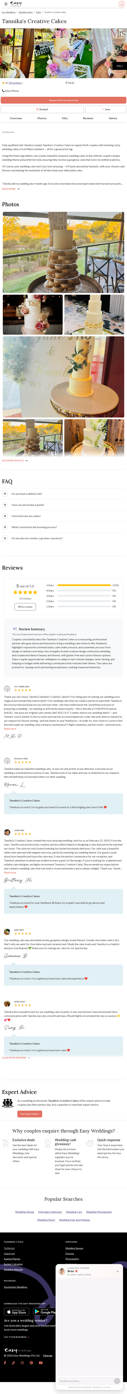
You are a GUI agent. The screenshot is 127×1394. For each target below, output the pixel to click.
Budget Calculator (13, 1264)
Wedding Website (13, 1269)
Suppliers (71, 1242)
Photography (72, 1258)
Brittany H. (18, 880)
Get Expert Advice (30, 1114)
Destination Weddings (15, 1287)
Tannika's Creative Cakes (55, 12)
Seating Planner (12, 1258)
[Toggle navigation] (6, 4)
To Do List (9, 1248)
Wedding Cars (74, 1211)
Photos (42, 118)
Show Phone (12, 90)
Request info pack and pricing (63, 100)
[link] (5, 1363)
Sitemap (47, 1355)
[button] (63, 493)
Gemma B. (16, 956)
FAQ (64, 118)
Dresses (69, 1253)
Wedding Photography (99, 1211)
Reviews (88, 118)
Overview (16, 118)
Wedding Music (46, 1219)
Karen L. (14, 785)
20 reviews (15, 82)
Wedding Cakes (26, 12)
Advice (113, 118)
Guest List (9, 1253)
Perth (38, 12)
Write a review (25, 606)
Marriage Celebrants (50, 1211)
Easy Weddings (9, 12)
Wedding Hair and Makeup (74, 1219)
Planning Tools (13, 1242)
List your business (15, 1337)
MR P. (13, 737)
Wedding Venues (24, 1211)
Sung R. (15, 1028)
